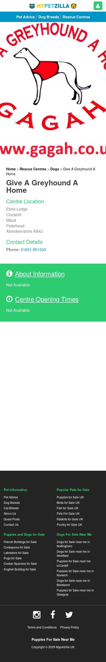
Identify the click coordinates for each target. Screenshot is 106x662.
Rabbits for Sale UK (70, 519)
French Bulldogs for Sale (20, 542)
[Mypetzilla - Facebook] (52, 616)
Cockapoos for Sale (17, 547)
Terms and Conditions (42, 627)
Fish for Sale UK (67, 508)
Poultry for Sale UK (69, 524)
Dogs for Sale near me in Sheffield (73, 553)
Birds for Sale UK (68, 502)
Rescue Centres (33, 168)
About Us (10, 513)
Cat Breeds (11, 508)
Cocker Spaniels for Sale (20, 563)
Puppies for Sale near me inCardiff (74, 563)
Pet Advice (11, 497)
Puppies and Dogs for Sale (24, 534)
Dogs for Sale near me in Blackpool (73, 582)
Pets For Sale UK (68, 513)
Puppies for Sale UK (70, 497)
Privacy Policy (69, 627)
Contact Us (11, 524)
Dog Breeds (12, 502)
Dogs (54, 168)
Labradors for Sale (16, 552)
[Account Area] (98, 5)
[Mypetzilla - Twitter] (69, 616)
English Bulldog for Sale (20, 569)
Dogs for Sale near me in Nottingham (73, 544)
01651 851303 (33, 249)
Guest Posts (12, 519)
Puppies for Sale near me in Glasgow (75, 592)
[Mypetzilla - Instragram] (36, 616)
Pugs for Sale (13, 558)
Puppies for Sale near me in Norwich (75, 573)
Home (11, 168)
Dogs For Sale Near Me (74, 534)
